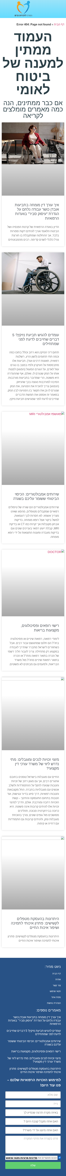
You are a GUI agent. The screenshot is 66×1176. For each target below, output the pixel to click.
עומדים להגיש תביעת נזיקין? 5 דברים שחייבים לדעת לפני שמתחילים (35, 339)
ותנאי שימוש (13, 1157)
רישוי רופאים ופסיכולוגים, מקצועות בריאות (36, 1051)
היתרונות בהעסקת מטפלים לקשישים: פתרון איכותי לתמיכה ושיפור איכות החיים (35, 923)
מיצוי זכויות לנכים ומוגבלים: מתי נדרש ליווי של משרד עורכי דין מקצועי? (34, 763)
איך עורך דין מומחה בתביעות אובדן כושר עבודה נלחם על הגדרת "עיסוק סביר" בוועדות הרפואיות (34, 1020)
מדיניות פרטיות (28, 1157)
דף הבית (59, 24)
